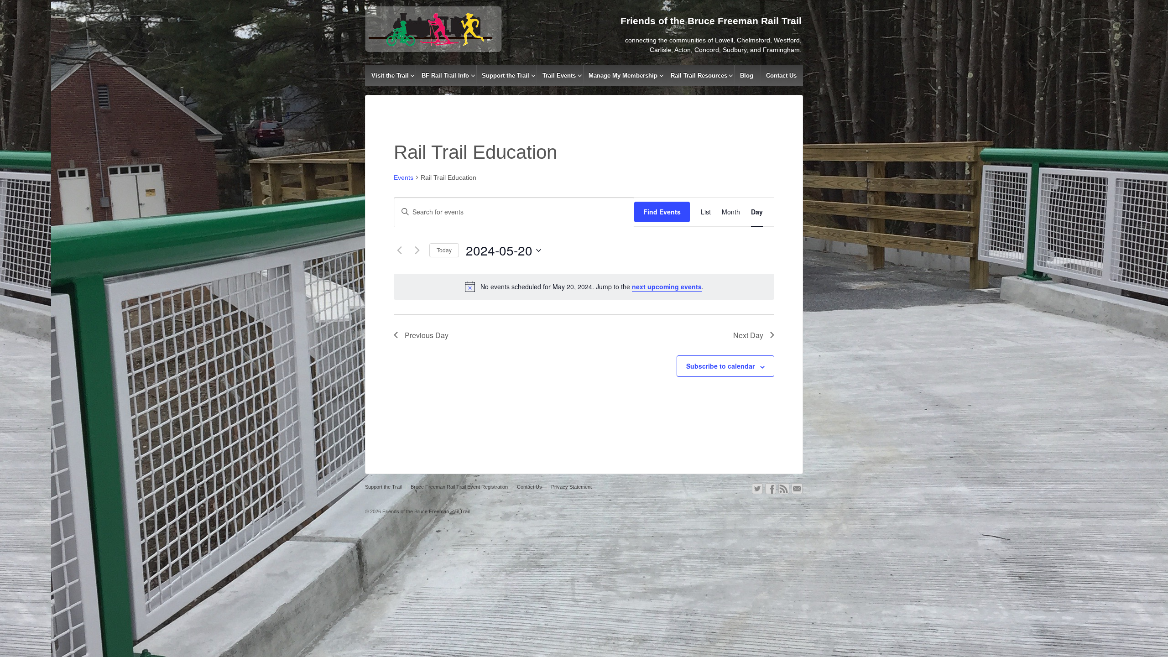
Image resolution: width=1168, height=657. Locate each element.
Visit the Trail (390, 75)
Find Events (662, 211)
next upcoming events (667, 286)
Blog (746, 75)
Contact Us (781, 75)
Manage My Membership (623, 75)
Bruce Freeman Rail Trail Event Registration (459, 487)
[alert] (584, 286)
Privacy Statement (571, 487)
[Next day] (417, 250)
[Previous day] (399, 250)
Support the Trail (505, 75)
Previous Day (426, 335)
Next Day (748, 335)
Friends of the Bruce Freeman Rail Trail (425, 511)
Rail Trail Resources (699, 75)
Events (403, 177)
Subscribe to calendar (720, 365)
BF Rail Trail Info (445, 75)
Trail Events (559, 75)
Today (444, 250)
